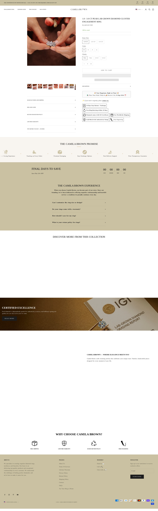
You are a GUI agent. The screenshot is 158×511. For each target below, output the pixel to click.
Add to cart (106, 70)
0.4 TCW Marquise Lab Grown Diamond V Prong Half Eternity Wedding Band (98, 288)
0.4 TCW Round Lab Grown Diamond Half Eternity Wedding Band (60, 288)
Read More (9, 318)
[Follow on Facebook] (5, 495)
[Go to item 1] (29, 86)
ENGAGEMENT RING (9, 9)
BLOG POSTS (43, 9)
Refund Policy (63, 476)
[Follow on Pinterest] (13, 495)
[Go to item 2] (34, 87)
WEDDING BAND (22, 9)
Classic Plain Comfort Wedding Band (20, 287)
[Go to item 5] (50, 87)
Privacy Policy (63, 473)
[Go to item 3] (40, 86)
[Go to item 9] (71, 86)
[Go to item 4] (45, 86)
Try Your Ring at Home (66, 489)
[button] (106, 75)
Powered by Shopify (72, 502)
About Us (62, 463)
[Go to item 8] (66, 86)
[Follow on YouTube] (17, 495)
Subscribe (137, 477)
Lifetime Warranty (64, 470)
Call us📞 (100, 467)
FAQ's (61, 485)
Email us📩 (100, 463)
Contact (61, 482)
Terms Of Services (64, 467)
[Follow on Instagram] (9, 495)
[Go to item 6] (55, 86)
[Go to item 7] (61, 86)
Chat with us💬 (102, 470)
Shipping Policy (64, 479)
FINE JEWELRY (33, 9)
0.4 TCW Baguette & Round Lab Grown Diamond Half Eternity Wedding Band (137, 288)
